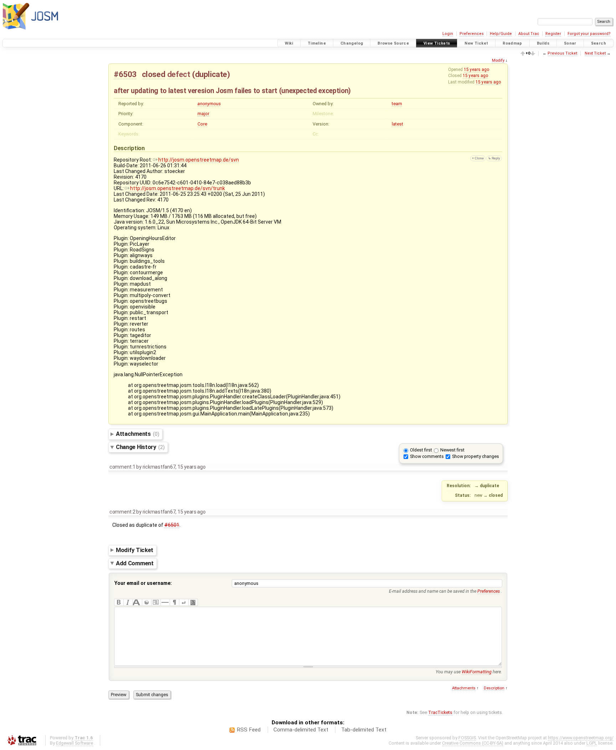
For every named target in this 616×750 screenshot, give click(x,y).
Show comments (427, 456)
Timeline (317, 43)
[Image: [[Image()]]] (192, 602)
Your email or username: (143, 583)
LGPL (591, 743)
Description (494, 688)
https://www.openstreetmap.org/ (581, 737)
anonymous (209, 103)
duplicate (211, 74)
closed (153, 74)
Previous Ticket (562, 53)
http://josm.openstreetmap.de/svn (198, 160)
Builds (543, 43)
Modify (498, 60)
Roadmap (512, 43)
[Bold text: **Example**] (118, 602)
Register (553, 33)
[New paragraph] (174, 602)
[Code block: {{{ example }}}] (155, 602)
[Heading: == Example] (137, 602)
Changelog (351, 43)
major (203, 113)
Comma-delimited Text (300, 729)
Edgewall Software (74, 743)
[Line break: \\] (183, 602)
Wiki (289, 43)
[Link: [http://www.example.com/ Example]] (146, 602)
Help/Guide (501, 33)
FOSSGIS (467, 737)
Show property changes (475, 456)
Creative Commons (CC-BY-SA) (472, 743)
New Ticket (476, 43)
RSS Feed (249, 729)
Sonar (570, 43)
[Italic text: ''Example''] (128, 602)
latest (397, 124)
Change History (140, 446)
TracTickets (440, 712)
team (397, 103)
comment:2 (122, 512)
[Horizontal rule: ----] (165, 602)
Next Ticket (595, 53)
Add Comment (135, 563)
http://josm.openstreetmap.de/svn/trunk (177, 188)
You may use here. (469, 671)
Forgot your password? (589, 33)
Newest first (452, 450)
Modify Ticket (134, 549)
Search (598, 43)
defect (178, 74)
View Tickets (436, 43)
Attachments (137, 433)
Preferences (472, 33)
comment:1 (122, 467)
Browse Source (393, 43)
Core (202, 124)
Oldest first (421, 450)
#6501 (171, 525)
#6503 (125, 74)
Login (447, 33)
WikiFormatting (477, 671)
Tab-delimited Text (363, 729)
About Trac (528, 33)
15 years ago (476, 69)
